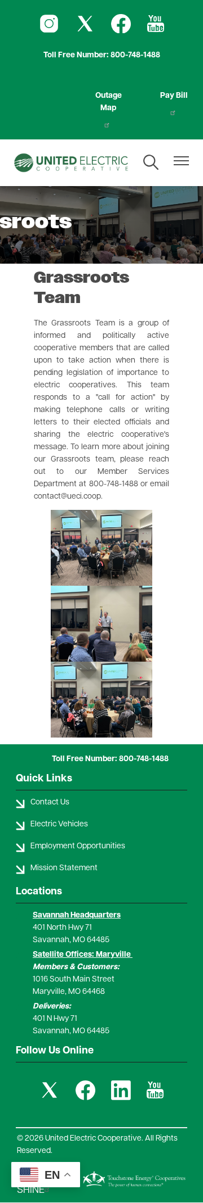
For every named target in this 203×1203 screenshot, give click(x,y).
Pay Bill (174, 96)
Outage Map (108, 102)
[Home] (71, 163)
